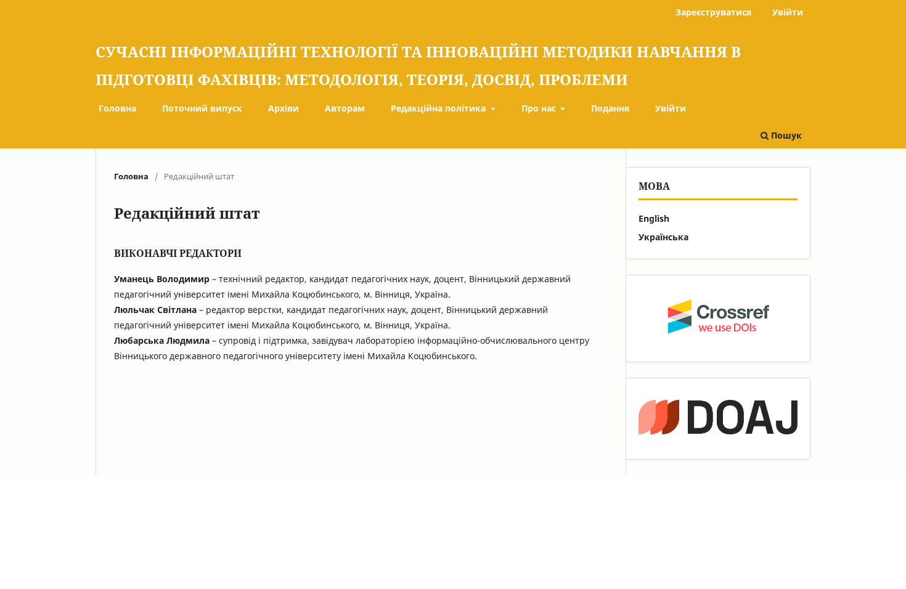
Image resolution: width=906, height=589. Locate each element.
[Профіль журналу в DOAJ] (718, 418)
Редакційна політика (439, 108)
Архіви (283, 108)
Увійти (670, 108)
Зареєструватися (713, 12)
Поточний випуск (202, 108)
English (654, 218)
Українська (663, 237)
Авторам (345, 108)
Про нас (539, 108)
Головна (117, 108)
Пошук (785, 135)
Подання (610, 108)
